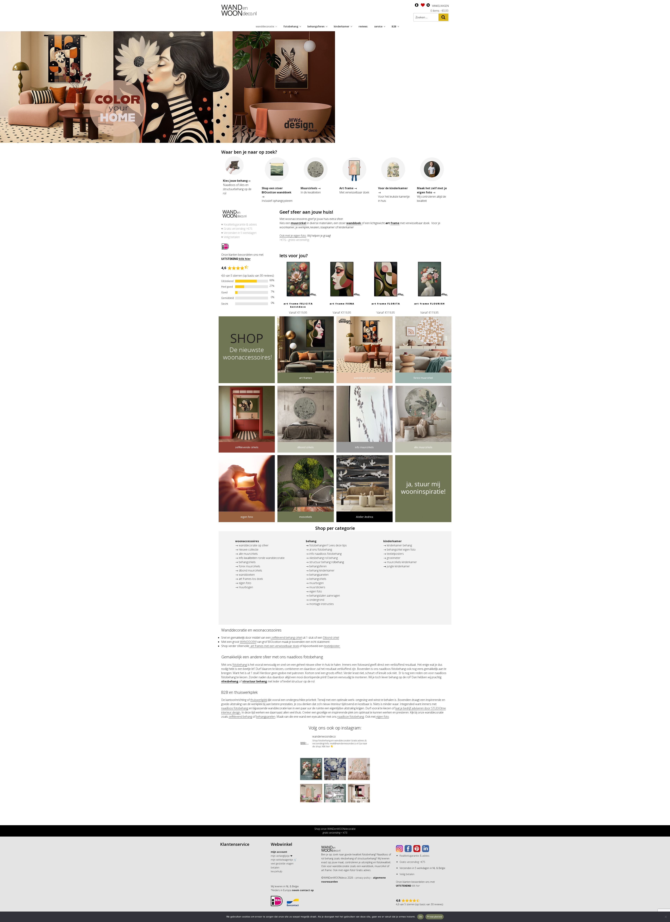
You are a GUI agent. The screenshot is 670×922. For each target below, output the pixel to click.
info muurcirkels (364, 447)
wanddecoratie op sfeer (254, 545)
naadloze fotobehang (350, 716)
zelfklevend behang (240, 716)
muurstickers (317, 587)
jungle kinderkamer (398, 566)
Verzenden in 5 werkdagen (240, 233)
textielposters (395, 554)
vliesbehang (229, 681)
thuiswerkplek (258, 700)
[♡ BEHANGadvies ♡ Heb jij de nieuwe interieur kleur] (335, 795)
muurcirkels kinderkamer (402, 562)
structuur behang (320, 562)
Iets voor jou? (294, 255)
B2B (394, 26)
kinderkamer (341, 26)
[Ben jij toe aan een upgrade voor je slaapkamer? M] (359, 769)
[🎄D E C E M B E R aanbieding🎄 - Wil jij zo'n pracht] (311, 769)
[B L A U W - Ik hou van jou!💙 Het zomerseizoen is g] (335, 769)
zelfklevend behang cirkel (286, 637)
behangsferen (316, 26)
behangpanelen (319, 575)
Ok (420, 916)
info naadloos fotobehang (325, 554)
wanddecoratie (265, 26)
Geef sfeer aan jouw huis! (306, 212)
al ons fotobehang (320, 549)
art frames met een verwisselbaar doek (274, 646)
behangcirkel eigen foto (401, 549)
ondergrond (316, 600)
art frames (305, 377)
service (378, 26)
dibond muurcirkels (250, 570)
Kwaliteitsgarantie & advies (240, 224)
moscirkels (305, 516)
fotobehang (290, 26)
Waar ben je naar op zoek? (249, 152)
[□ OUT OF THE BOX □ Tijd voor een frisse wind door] (359, 795)
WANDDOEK (248, 642)
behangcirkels (247, 562)
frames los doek (253, 579)
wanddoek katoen (364, 377)
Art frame (346, 188)
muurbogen (245, 587)
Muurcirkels (309, 188)
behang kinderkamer (321, 570)
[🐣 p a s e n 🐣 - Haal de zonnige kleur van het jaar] (311, 795)
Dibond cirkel (331, 637)
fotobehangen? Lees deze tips (328, 545)
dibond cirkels (305, 447)
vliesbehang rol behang (323, 558)
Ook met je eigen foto (293, 236)
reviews (363, 26)
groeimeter (393, 558)
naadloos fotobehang (234, 708)
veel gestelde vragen (282, 863)
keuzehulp (276, 871)
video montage (247, 377)
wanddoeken (247, 575)
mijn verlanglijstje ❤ (281, 855)
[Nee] (665, 917)
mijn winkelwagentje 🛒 (284, 859)
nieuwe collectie (248, 549)
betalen (275, 867)
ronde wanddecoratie (271, 558)
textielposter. (332, 646)
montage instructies (321, 604)
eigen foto (247, 516)
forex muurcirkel (423, 377)
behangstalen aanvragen (324, 595)
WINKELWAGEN (440, 5)
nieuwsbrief (423, 516)
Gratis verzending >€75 (238, 229)
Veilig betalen (232, 237)
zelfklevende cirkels (246, 447)
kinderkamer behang (399, 545)
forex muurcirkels (249, 566)
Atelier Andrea (364, 516)
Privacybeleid (434, 916)
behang (311, 541)
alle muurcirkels (423, 447)
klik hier (244, 259)
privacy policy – (364, 877)
